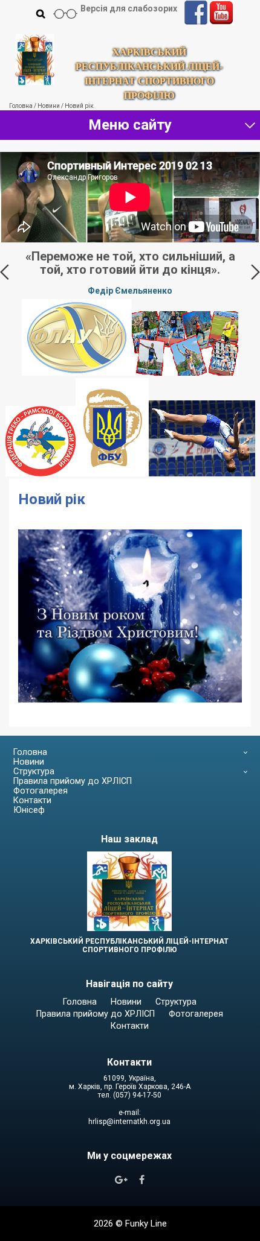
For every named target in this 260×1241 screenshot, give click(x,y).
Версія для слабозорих (128, 8)
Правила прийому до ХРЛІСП (72, 794)
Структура (33, 785)
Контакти (32, 814)
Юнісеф (29, 823)
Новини (28, 775)
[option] (130, 278)
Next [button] (255, 278)
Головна (30, 765)
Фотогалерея (40, 804)
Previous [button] (4, 278)
